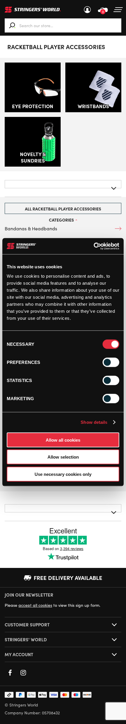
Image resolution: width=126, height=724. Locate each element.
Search (12, 25)
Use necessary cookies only (63, 473)
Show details (94, 422)
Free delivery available (68, 577)
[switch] (111, 362)
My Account (87, 10)
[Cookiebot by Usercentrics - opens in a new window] (93, 246)
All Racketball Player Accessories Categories (63, 210)
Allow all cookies (63, 439)
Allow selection (63, 457)
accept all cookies (35, 605)
